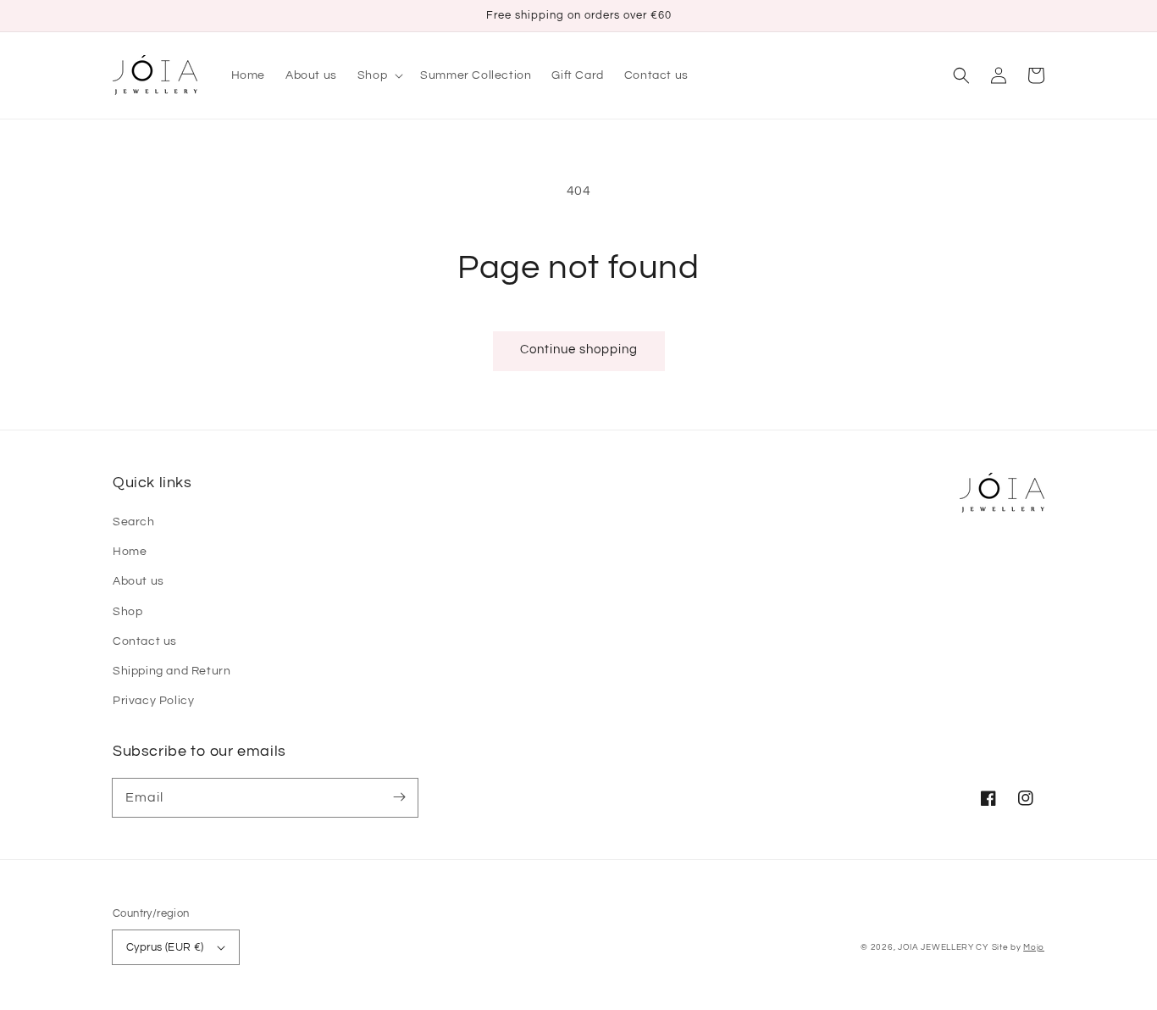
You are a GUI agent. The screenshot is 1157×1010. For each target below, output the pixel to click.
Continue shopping (579, 349)
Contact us (145, 641)
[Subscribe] (399, 797)
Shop (127, 612)
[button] (961, 75)
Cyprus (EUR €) (165, 947)
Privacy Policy (153, 701)
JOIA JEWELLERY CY (943, 947)
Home (130, 552)
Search (134, 522)
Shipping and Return (171, 671)
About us (138, 581)
